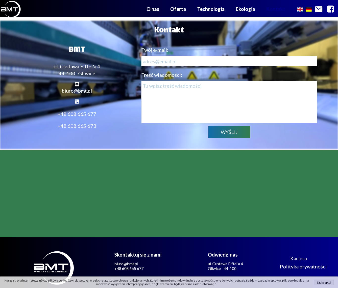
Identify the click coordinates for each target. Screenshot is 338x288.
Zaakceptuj (324, 282)
